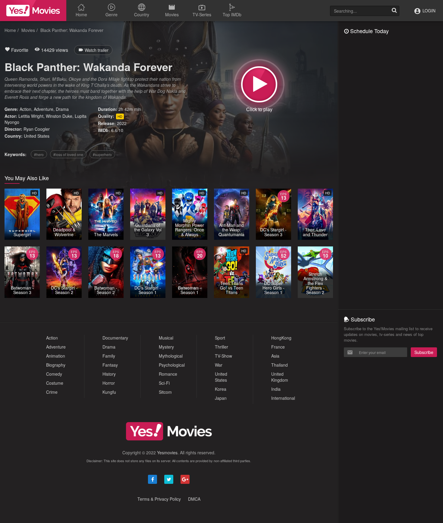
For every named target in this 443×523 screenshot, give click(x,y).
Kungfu (109, 392)
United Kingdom (279, 377)
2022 (122, 123)
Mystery (166, 347)
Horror (108, 383)
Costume (54, 383)
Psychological (172, 365)
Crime (52, 392)
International (283, 398)
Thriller (221, 347)
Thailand (279, 365)
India (276, 389)
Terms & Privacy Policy (159, 499)
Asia (275, 356)
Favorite (19, 49)
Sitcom (165, 392)
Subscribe (423, 352)
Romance (168, 374)
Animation (55, 356)
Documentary (115, 338)
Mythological (171, 356)
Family (108, 356)
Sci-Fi (164, 383)
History (109, 374)
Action (25, 109)
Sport (220, 338)
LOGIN (428, 11)
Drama (62, 109)
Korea (220, 389)
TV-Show (223, 356)
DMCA (194, 499)
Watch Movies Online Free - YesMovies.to (33, 10)
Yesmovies (167, 452)
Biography (55, 365)
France (278, 347)
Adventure (43, 109)
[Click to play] (259, 84)
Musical (166, 338)
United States (36, 136)
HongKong (281, 338)
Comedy (54, 374)
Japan (221, 398)
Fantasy (110, 365)
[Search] (394, 11)
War (218, 365)
